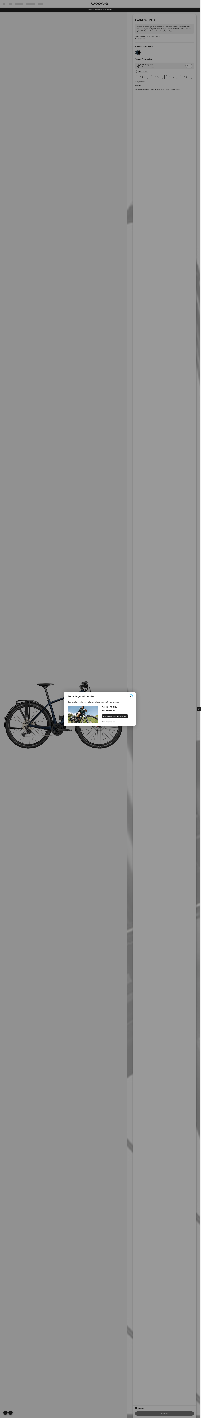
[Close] (131, 696)
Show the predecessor (109, 722)
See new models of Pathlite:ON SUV (115, 716)
